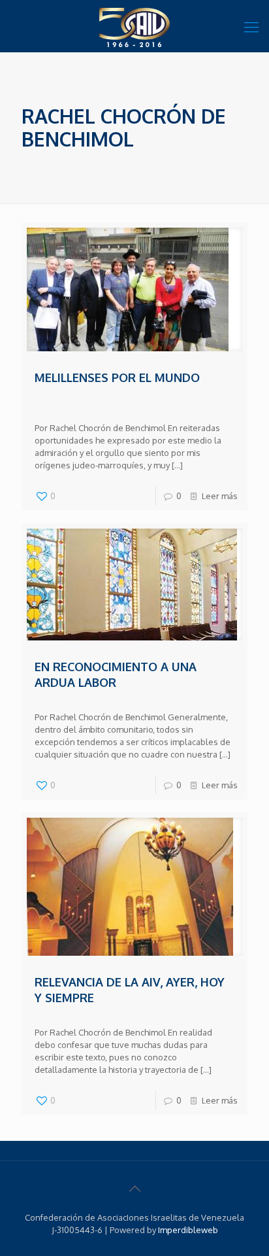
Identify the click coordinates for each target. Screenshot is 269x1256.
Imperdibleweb (188, 1230)
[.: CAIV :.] (134, 26)
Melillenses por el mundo (117, 377)
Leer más (220, 496)
